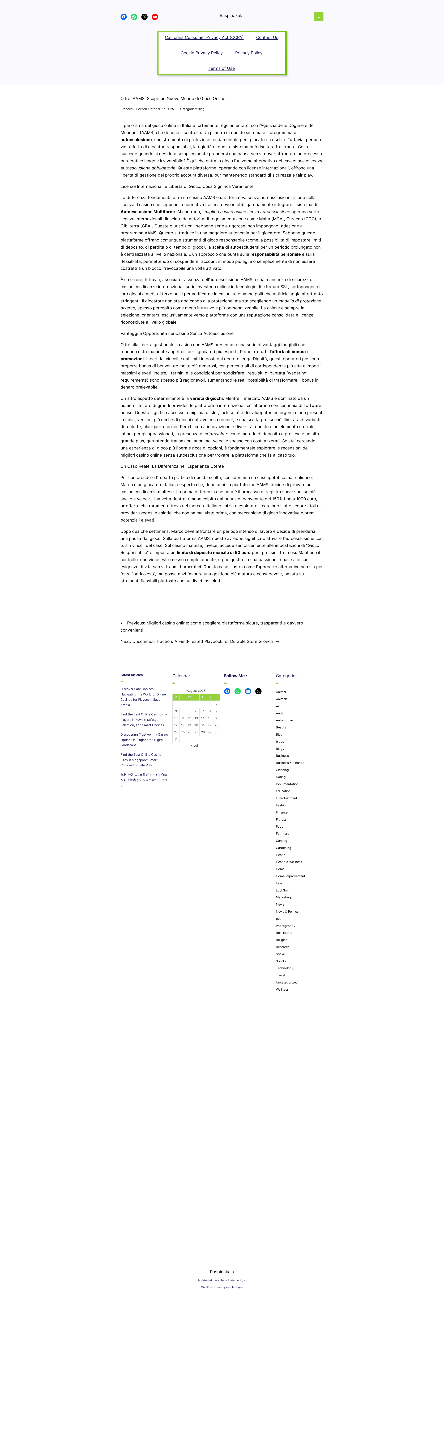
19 (189, 725)
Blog (201, 109)
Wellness (282, 989)
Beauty (281, 727)
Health (280, 855)
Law (279, 883)
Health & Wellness (289, 862)
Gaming (281, 841)
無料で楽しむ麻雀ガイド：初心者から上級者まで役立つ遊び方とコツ (144, 780)
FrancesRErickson (134, 109)
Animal (281, 692)
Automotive (284, 720)
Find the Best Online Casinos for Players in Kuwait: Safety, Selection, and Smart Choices (144, 719)
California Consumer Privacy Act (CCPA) (204, 37)
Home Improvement (290, 876)
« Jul (194, 745)
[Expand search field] (318, 16)
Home (280, 869)
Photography (285, 926)
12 (189, 718)
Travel (280, 975)
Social (280, 954)
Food (279, 826)
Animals (281, 699)
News (280, 904)
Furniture (282, 833)
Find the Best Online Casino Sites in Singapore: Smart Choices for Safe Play (141, 760)
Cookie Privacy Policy (202, 52)
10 (176, 718)
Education (283, 791)
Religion (282, 940)
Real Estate (284, 933)
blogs (280, 741)
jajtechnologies (238, 1280)
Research (283, 947)
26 (189, 732)
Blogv (280, 749)
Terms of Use (221, 68)
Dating (281, 777)
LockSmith (284, 890)
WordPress (221, 1280)
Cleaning (282, 770)
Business (282, 755)
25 (183, 732)
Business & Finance (290, 763)
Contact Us (267, 37)
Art (278, 706)
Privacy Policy (248, 52)
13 (196, 718)
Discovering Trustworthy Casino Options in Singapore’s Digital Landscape (144, 740)
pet (278, 918)
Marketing (283, 897)
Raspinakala (232, 15)
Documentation (287, 784)
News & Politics (287, 911)
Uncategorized (287, 982)
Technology (284, 968)
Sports (281, 961)
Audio (280, 713)
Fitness (281, 819)
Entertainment (286, 798)
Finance (282, 812)
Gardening (283, 848)
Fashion (282, 805)
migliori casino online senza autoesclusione (163, 455)
